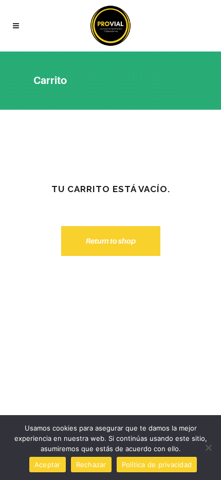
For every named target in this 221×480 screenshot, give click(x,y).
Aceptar (47, 464)
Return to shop (111, 240)
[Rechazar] (208, 447)
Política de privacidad (157, 464)
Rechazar (91, 464)
